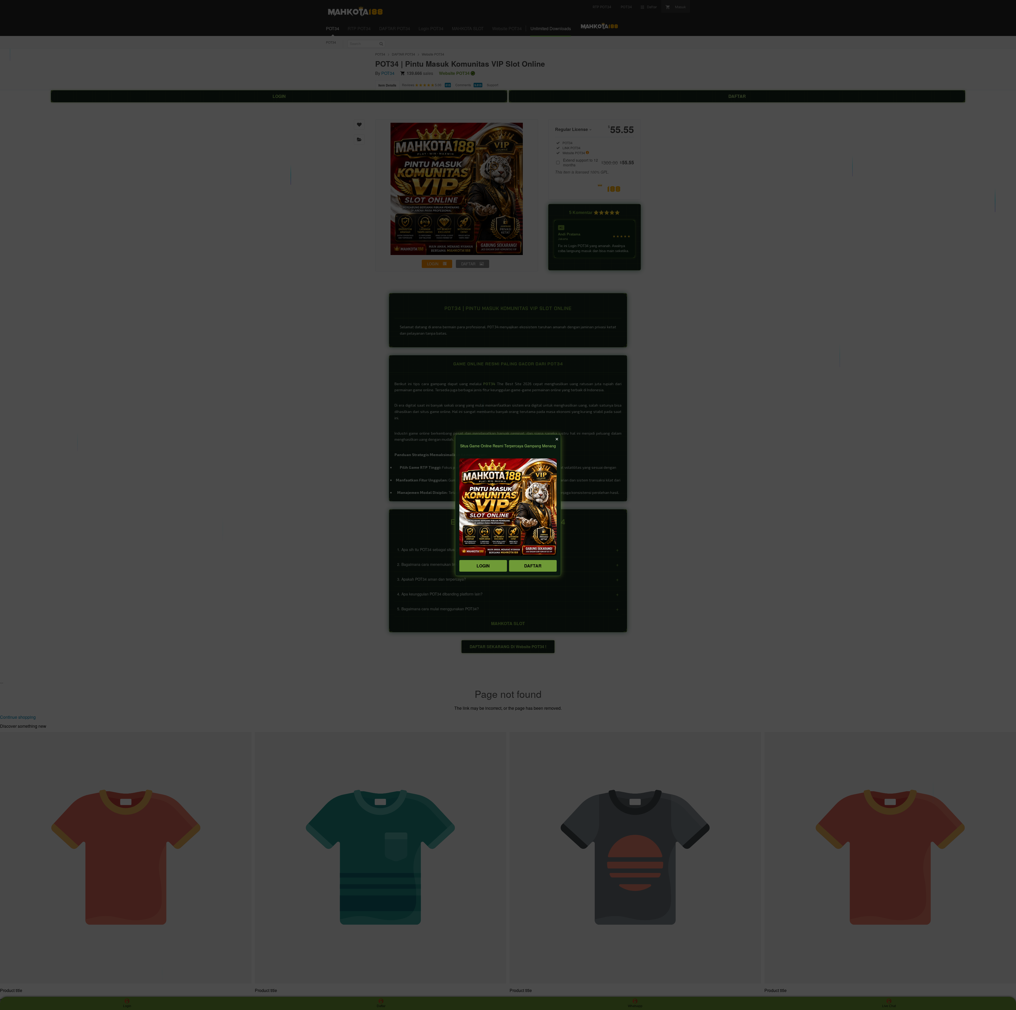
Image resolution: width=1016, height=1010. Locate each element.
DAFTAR (533, 566)
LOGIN (483, 566)
